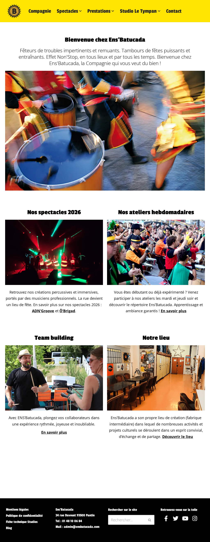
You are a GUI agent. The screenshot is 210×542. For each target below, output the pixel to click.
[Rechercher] (149, 520)
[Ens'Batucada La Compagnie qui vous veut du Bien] (14, 11)
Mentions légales (17, 510)
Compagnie (40, 11)
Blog (9, 528)
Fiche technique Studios (22, 522)
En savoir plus (173, 310)
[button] (80, 11)
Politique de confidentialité (24, 516)
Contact (173, 11)
